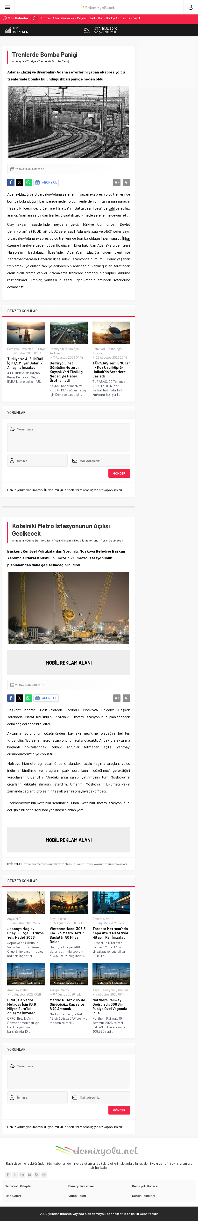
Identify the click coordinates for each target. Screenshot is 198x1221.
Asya (57, 540)
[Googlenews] (44, 1175)
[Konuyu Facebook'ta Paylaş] (10, 182)
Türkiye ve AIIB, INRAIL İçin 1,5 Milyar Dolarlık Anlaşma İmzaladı (25, 363)
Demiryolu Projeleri (20, 349)
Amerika (98, 919)
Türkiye (31, 61)
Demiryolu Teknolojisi (64, 349)
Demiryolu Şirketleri (114, 990)
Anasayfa (18, 61)
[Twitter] (15, 1175)
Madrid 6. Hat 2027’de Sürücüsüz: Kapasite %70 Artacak (67, 1004)
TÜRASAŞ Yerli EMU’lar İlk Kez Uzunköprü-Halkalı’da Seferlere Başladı (111, 369)
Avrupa (54, 990)
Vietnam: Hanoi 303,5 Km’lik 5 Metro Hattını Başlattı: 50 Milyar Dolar (67, 935)
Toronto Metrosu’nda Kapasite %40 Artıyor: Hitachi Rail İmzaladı (111, 932)
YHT (18, 919)
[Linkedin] (22, 1175)
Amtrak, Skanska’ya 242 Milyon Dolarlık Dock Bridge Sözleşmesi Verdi (90, 18)
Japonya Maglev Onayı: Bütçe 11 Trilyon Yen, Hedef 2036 (25, 932)
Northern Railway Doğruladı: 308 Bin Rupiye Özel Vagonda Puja (109, 1006)
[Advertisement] (168, 65)
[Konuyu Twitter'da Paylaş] (19, 182)
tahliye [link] (114, 208)
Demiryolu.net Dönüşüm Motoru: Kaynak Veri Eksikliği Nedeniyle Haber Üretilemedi (67, 372)
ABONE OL (49, 182)
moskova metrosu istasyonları (107, 863)
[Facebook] (8, 1175)
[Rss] (37, 1175)
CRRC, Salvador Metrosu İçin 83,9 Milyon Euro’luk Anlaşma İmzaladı (21, 1006)
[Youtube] (29, 1175)
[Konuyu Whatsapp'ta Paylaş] (28, 182)
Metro (62, 919)
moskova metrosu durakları (67, 863)
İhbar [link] (126, 238)
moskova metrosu (36, 863)
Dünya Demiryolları (38, 540)
